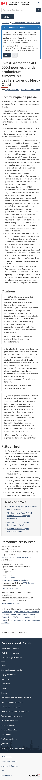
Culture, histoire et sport (10, 707)
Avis (2, 771)
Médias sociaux (7, 757)
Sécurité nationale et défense (12, 702)
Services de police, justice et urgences (15, 711)
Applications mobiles (9, 761)
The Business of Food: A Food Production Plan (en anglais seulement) (19, 516)
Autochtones (6, 734)
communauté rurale (17, 620)
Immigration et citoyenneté (11, 670)
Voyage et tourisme (8, 674)
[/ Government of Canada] (15, 3)
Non (15, 55)
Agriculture (7, 612)
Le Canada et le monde (9, 721)
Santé (3, 688)
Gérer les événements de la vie (12, 748)
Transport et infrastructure (11, 716)
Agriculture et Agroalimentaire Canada (26, 23)
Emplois (4, 665)
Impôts (4, 693)
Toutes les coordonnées (10, 648)
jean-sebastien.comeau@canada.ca (16, 557)
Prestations (5, 684)
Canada (13, 614)
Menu (9, 16)
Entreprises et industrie (27, 614)
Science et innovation (9, 730)
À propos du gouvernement (11, 658)
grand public (28, 617)
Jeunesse (4, 744)
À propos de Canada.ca (9, 766)
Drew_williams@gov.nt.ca (11, 603)
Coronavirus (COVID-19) (11, 617)
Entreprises (5, 679)
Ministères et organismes (10, 653)
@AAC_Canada (28, 583)
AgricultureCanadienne (11, 588)
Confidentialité (6, 775)
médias (4, 620)
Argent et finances (8, 725)
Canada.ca (5, 23)
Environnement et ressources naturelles (16, 698)
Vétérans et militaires (9, 739)
